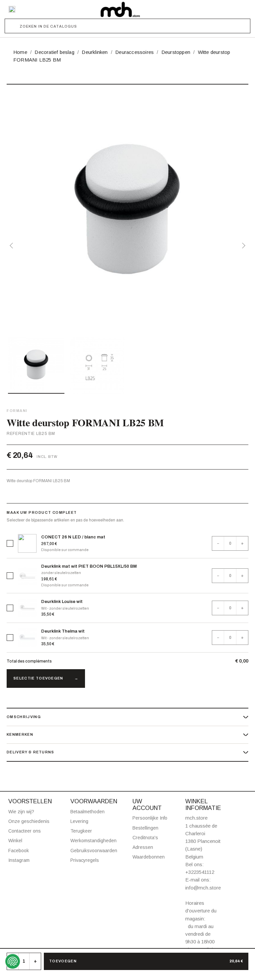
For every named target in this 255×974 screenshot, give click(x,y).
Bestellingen (145, 828)
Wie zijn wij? (21, 811)
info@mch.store (203, 887)
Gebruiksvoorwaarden (93, 850)
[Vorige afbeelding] (12, 245)
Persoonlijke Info (149, 818)
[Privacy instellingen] (12, 961)
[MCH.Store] (120, 9)
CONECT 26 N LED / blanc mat (73, 537)
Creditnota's (145, 837)
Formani (17, 411)
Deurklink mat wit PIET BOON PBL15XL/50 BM (89, 566)
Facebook (18, 850)
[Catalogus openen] (12, 9)
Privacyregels (84, 860)
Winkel (15, 840)
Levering (79, 821)
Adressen (142, 847)
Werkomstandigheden (93, 840)
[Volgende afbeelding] (242, 245)
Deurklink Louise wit (62, 601)
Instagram (19, 860)
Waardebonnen (148, 857)
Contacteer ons (24, 831)
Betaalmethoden (87, 811)
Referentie (21, 433)
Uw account (147, 804)
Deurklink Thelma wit (63, 631)
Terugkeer (81, 831)
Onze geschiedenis (28, 821)
